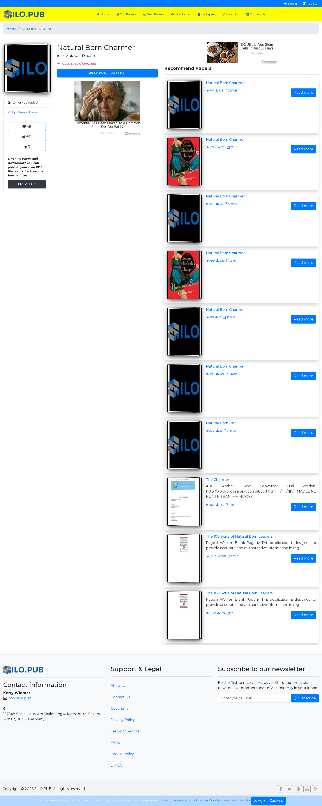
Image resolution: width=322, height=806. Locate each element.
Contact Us (257, 14)
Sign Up (29, 184)
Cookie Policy (122, 754)
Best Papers (155, 14)
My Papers (208, 14)
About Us (232, 14)
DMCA (116, 765)
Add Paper (183, 14)
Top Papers (128, 14)
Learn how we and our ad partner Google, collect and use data (205, 800)
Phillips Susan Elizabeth (24, 112)
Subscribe (307, 698)
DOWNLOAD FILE (110, 73)
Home (105, 14)
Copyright (119, 708)
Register (313, 3)
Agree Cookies (270, 801)
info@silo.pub (20, 698)
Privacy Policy (123, 720)
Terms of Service (125, 731)
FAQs (115, 743)
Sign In (292, 3)
